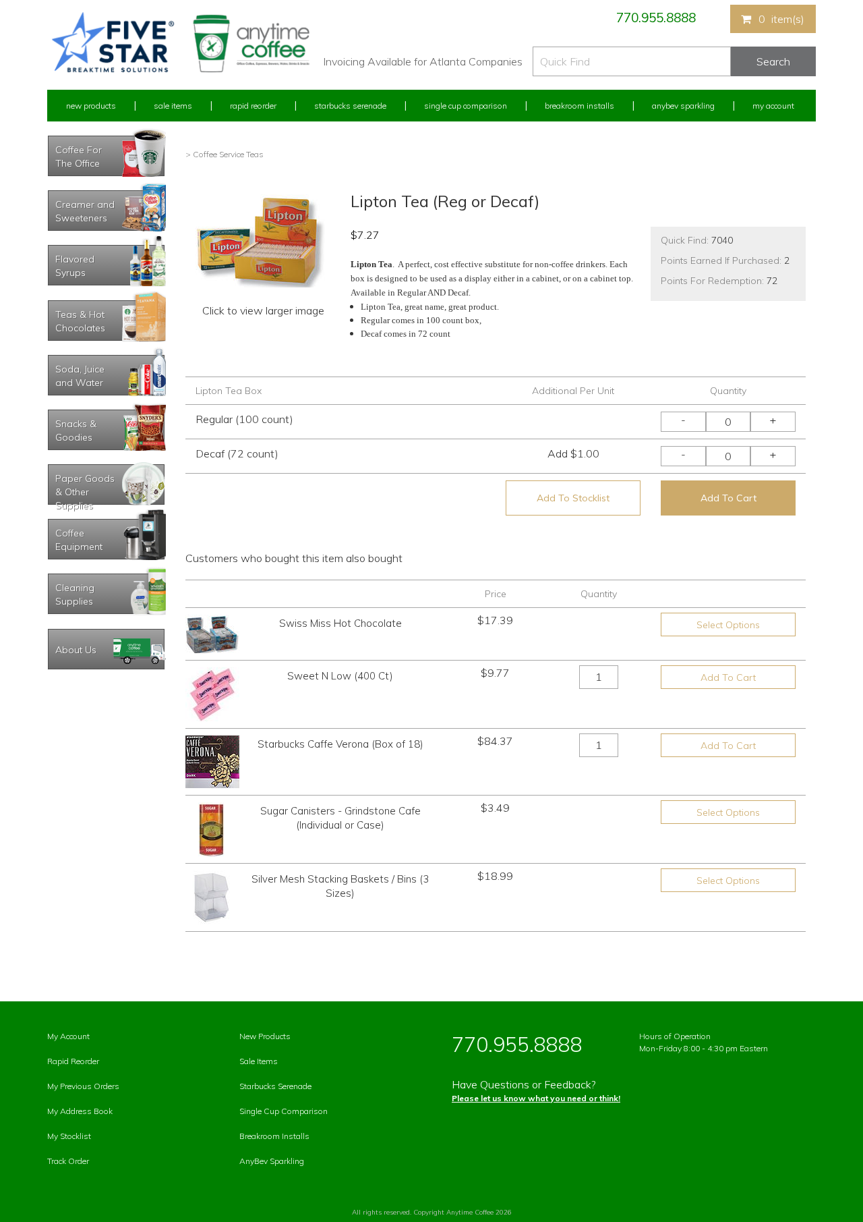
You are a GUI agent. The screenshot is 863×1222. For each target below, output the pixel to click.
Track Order (68, 1161)
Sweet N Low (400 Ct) (340, 675)
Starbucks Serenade (350, 106)
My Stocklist (69, 1136)
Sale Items (173, 106)
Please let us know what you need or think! (536, 1098)
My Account (773, 106)
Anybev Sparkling (683, 106)
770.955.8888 (656, 17)
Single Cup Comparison (465, 106)
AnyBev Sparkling (271, 1161)
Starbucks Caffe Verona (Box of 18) (340, 744)
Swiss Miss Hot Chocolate (340, 623)
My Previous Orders (83, 1086)
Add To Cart (728, 498)
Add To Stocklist (573, 498)
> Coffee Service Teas (224, 154)
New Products (91, 106)
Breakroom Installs (579, 106)
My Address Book (80, 1111)
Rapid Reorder (253, 106)
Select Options (728, 625)
